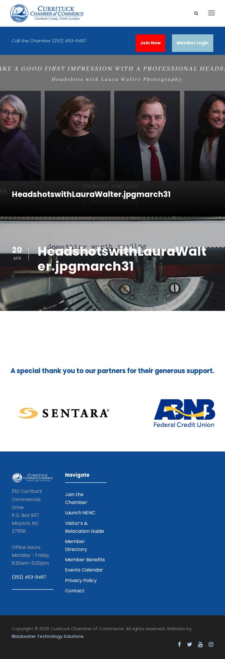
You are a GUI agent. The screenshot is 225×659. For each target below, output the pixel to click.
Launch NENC (80, 512)
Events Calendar (84, 570)
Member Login (193, 43)
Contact (74, 590)
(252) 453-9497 (69, 41)
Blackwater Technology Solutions (47, 636)
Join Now (150, 43)
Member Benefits (85, 559)
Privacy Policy (81, 580)
